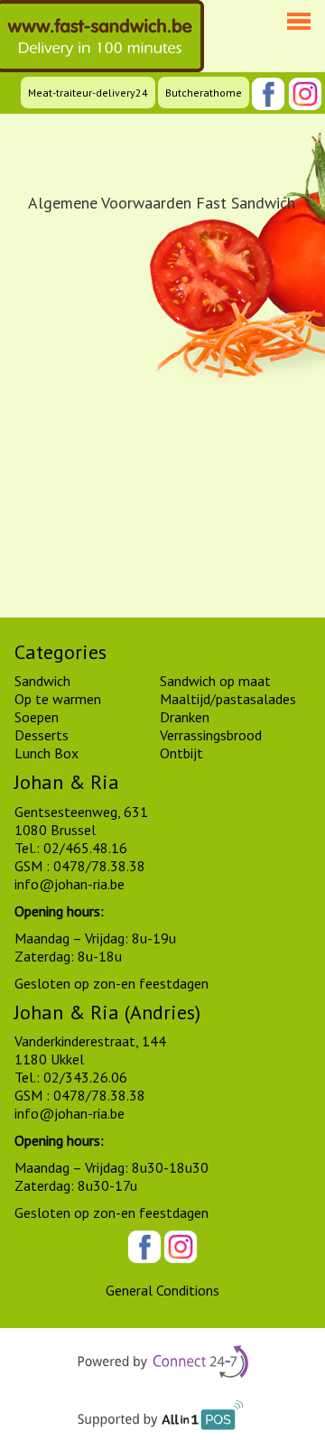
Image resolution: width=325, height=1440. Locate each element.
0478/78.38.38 (99, 866)
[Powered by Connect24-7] (163, 1364)
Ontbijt (181, 753)
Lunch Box (46, 753)
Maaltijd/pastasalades (228, 699)
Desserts (41, 735)
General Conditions (162, 1290)
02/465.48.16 (85, 848)
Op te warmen (57, 699)
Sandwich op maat (215, 681)
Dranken (184, 717)
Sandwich (42, 681)
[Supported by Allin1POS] (163, 1420)
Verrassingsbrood (211, 735)
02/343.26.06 (85, 1077)
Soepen (36, 717)
